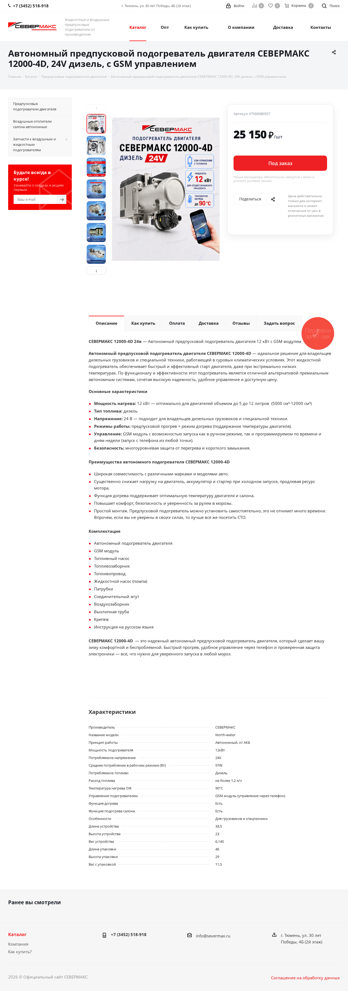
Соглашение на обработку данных (305, 977)
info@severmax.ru (213, 936)
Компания (18, 944)
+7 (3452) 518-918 (129, 934)
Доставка (283, 27)
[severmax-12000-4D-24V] (166, 189)
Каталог (17, 934)
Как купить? (20, 951)
